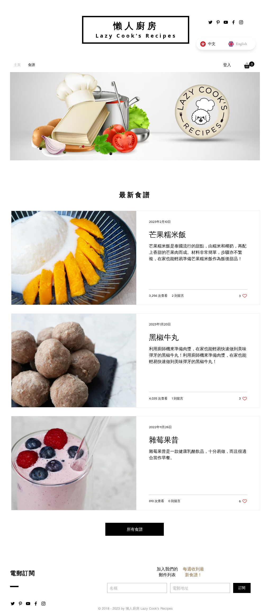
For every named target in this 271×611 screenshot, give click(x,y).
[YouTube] (225, 22)
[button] (249, 64)
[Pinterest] (218, 22)
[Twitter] (210, 22)
